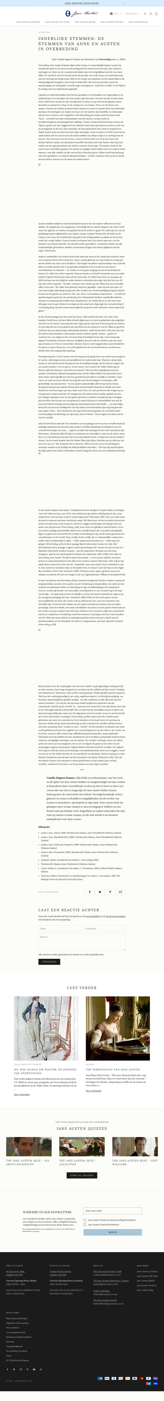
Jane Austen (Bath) (85, 22)
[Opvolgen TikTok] (40, 1369)
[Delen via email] (120, 892)
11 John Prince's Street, (60, 1271)
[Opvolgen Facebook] (7, 1369)
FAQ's (8, 1355)
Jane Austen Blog (138, 22)
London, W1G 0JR (58, 1274)
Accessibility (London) (16, 1351)
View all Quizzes (82, 1175)
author (90, 1064)
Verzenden (49, 961)
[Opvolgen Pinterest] (27, 1369)
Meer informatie (22, 1094)
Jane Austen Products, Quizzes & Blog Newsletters (112, 1220)
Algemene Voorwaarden (17, 1323)
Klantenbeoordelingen (17, 1318)
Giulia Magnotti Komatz (28, 1064)
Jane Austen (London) (28, 22)
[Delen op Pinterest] (110, 892)
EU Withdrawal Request (17, 1360)
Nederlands (131, 14)
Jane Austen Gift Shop (57, 22)
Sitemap (10, 1341)
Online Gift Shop (101, 1291)
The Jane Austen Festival (105, 1300)
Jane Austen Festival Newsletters (103, 1224)
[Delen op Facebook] (90, 892)
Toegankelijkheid (14, 1346)
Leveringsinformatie (15, 1332)
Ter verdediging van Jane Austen (113, 1069)
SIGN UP (113, 1232)
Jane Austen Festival (112, 22)
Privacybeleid (12, 1327)
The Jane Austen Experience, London (111, 1280)
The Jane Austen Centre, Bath (107, 1271)
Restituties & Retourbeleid (18, 1337)
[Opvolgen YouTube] (34, 1369)
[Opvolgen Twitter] (14, 1369)
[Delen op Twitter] (100, 892)
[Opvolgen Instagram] (20, 1369)
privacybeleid (93, 916)
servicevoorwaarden (116, 916)
